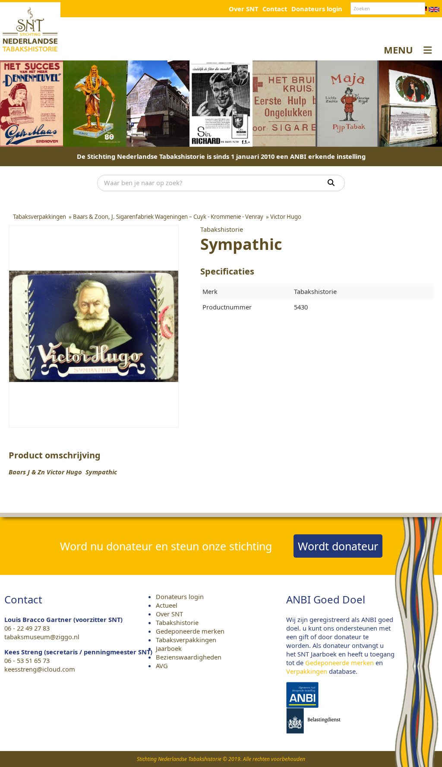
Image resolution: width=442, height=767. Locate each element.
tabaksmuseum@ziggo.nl (41, 636)
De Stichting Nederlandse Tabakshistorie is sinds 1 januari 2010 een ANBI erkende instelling (221, 156)
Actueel (166, 605)
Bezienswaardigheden (188, 657)
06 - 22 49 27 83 (27, 628)
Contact (274, 8)
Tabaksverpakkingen (186, 639)
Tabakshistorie (177, 622)
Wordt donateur (338, 546)
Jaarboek (169, 648)
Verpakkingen (306, 671)
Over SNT (243, 8)
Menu (398, 49)
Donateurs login (316, 8)
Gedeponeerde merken (190, 631)
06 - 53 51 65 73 (27, 660)
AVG (162, 665)
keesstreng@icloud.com (39, 669)
